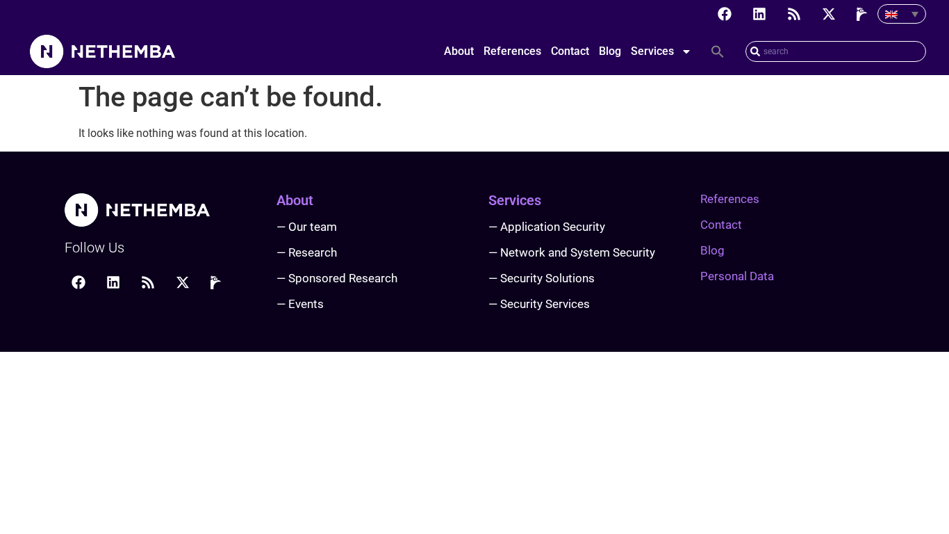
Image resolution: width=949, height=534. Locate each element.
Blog (610, 51)
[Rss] (794, 14)
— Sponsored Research (337, 278)
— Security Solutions (541, 278)
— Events (300, 304)
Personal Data (737, 276)
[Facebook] (724, 14)
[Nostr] (863, 14)
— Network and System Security (571, 252)
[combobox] (835, 51)
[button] (717, 51)
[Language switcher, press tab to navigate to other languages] (901, 14)
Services (652, 51)
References (512, 51)
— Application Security (546, 227)
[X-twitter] (829, 14)
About (459, 51)
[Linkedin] (759, 14)
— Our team (307, 227)
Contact (570, 51)
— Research (307, 252)
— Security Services (539, 304)
